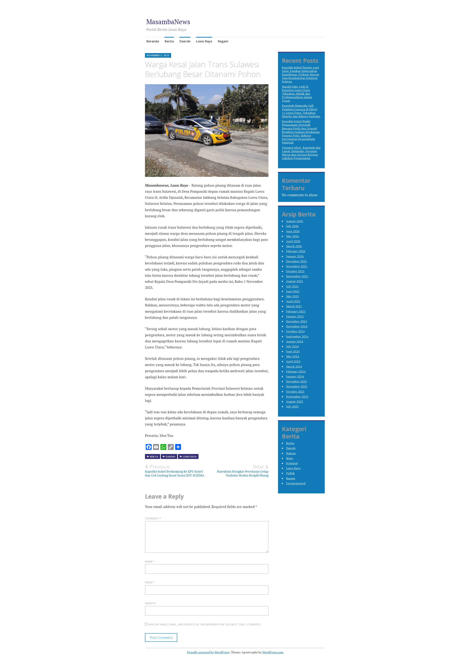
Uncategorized (295, 483)
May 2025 (292, 296)
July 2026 (292, 226)
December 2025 (296, 261)
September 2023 (297, 396)
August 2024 (294, 341)
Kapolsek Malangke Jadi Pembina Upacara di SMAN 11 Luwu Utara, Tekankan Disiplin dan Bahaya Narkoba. (301, 111)
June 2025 (293, 291)
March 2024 (294, 366)
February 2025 (295, 311)
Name (150, 561)
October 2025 (295, 271)
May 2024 (292, 356)
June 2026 (293, 231)
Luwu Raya (204, 41)
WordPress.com (272, 652)
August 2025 (294, 281)
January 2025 (295, 316)
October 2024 (295, 331)
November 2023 (296, 386)
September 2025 (297, 276)
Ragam (223, 41)
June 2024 (293, 351)
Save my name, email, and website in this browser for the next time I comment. (205, 624)
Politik (290, 473)
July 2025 (292, 286)
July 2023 (292, 406)
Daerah (184, 41)
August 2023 (294, 401)
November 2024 (296, 326)
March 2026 (294, 246)
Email (150, 582)
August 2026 (294, 221)
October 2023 (295, 391)
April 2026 (293, 241)
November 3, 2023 (158, 55)
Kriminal (292, 463)
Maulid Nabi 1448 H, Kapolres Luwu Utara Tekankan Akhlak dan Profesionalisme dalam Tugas (297, 94)
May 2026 (292, 236)
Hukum (291, 453)
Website (150, 603)
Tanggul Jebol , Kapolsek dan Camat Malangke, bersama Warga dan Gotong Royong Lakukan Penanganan (301, 153)
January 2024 (295, 376)
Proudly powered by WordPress (208, 652)
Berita (169, 41)
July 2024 (292, 346)
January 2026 (295, 256)
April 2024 (293, 361)
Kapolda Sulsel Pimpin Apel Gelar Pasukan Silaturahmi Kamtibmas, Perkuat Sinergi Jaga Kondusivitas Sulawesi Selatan (300, 74)
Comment (153, 518)
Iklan (289, 458)
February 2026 (295, 251)
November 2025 (296, 266)
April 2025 (293, 301)
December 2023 (296, 381)
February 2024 (295, 371)
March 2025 (294, 306)
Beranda (152, 41)
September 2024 (297, 336)
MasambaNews (168, 21)
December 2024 (296, 321)
